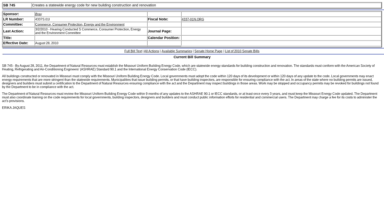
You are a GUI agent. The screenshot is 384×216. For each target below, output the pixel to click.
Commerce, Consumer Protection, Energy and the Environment (79, 24)
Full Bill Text (133, 51)
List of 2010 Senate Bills (242, 51)
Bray (38, 14)
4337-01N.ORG (193, 19)
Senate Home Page (208, 51)
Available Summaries (177, 51)
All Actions (151, 51)
